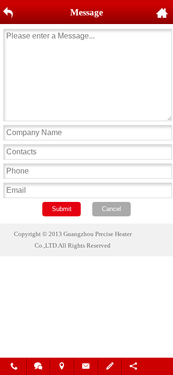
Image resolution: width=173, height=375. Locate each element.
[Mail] (86, 367)
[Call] (15, 367)
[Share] (134, 367)
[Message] (39, 367)
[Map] (62, 367)
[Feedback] (110, 367)
